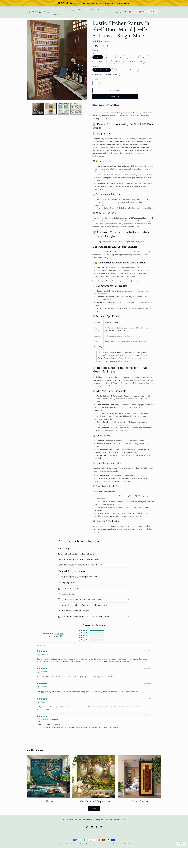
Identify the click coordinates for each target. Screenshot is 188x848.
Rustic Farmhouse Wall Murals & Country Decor (80, 565)
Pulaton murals (61, 843)
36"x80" (144, 57)
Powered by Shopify (72, 843)
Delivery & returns (113, 820)
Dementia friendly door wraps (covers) (122, 281)
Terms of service (106, 844)
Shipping (95, 50)
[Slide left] (29, 108)
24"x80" (98, 57)
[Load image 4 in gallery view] (76, 108)
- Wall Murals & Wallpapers (93, 801)
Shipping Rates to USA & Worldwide (105, 105)
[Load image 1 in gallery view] (38, 108)
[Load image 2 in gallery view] (51, 108)
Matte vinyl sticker (102, 70)
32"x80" (132, 57)
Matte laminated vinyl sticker (125, 70)
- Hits (47, 801)
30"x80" (121, 57)
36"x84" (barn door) (102, 62)
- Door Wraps (64, 548)
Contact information (130, 844)
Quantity (95, 79)
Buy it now (115, 96)
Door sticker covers (70, 820)
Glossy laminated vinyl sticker (106, 74)
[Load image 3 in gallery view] (64, 108)
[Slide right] (85, 108)
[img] (42, 651)
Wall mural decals (85, 820)
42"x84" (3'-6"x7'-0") (135, 62)
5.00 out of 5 (59, 634)
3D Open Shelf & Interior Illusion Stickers (77, 554)
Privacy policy (94, 844)
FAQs (123, 820)
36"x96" (118, 62)
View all (94, 809)
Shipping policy (117, 844)
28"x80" (109, 57)
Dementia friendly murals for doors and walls (78, 559)
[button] (117, 12)
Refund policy (84, 844)
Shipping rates (99, 820)
